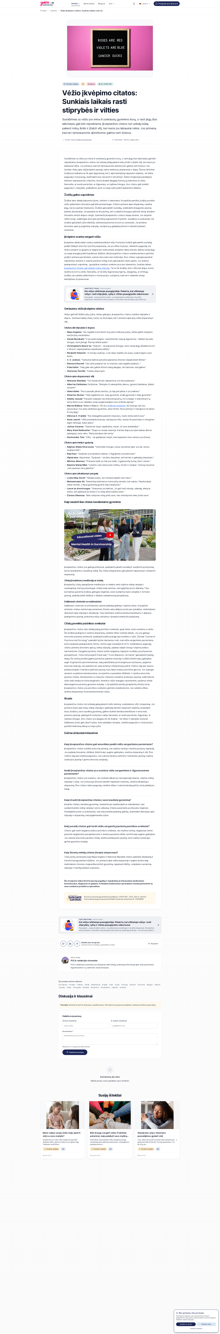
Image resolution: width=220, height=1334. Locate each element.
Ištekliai (74, 3)
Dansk (87, 985)
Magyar (150, 985)
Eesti (111, 985)
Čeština (80, 985)
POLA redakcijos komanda (81, 140)
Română (86, 987)
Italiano (157, 985)
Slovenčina (95, 987)
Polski (69, 987)
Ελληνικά (141, 985)
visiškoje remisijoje (116, 405)
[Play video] (110, 535)
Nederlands (95, 985)
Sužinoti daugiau (188, 1319)
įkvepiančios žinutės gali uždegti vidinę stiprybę (87, 268)
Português (77, 987)
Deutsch (133, 985)
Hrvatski (72, 985)
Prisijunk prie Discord (168, 4)
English (105, 985)
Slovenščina (105, 987)
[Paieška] (134, 4)
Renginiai (101, 4)
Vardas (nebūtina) (69, 1021)
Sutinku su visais (186, 1324)
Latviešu (62, 987)
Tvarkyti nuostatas (196, 1328)
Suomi (117, 985)
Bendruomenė (89, 4)
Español (115, 987)
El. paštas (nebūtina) (119, 1021)
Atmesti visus (206, 1324)
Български (63, 985)
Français (124, 985)
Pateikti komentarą (76, 1052)
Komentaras (67, 1031)
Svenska (123, 987)
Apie (110, 4)
